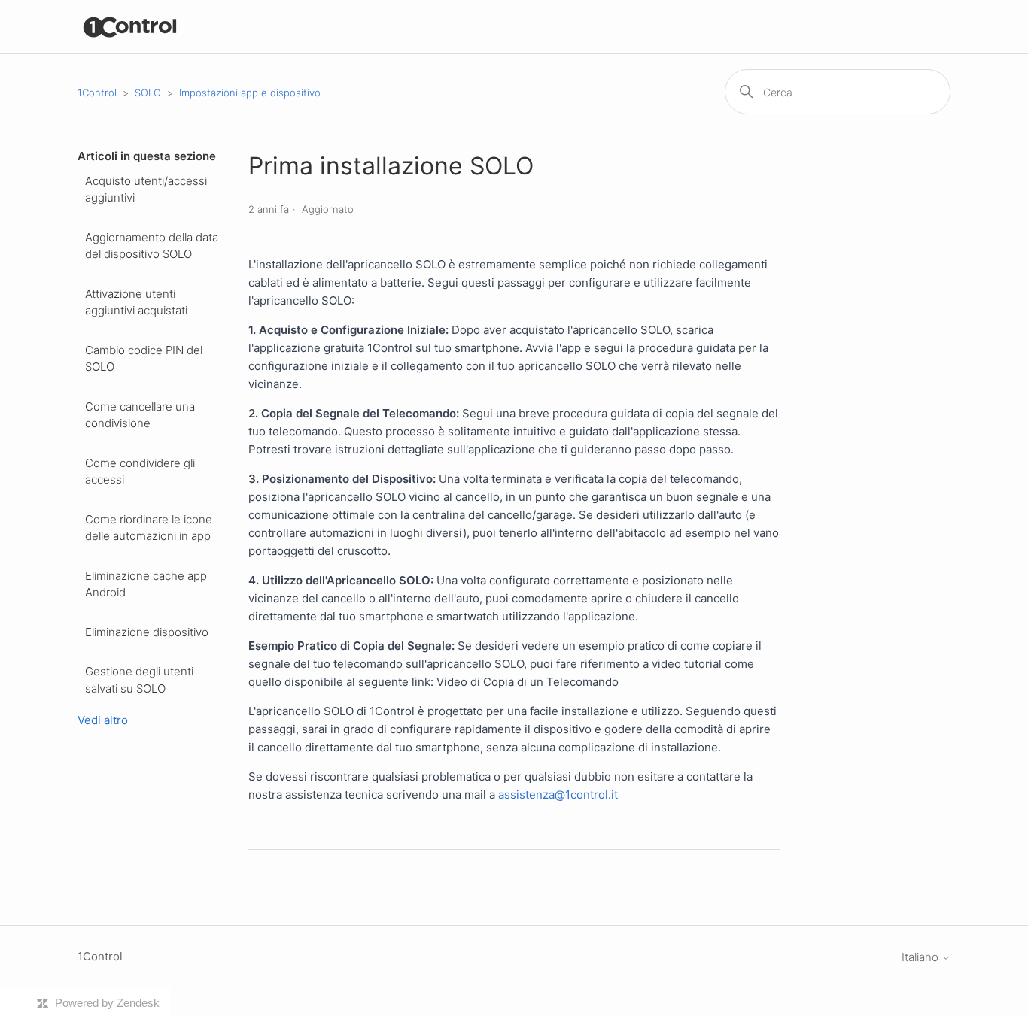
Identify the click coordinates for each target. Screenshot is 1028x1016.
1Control (97, 92)
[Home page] (131, 27)
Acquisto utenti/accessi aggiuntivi (146, 189)
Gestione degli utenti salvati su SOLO (139, 680)
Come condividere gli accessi (140, 471)
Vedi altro (103, 720)
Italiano (921, 957)
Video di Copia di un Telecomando (527, 682)
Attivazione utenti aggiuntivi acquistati (136, 302)
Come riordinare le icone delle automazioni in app (148, 528)
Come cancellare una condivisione (140, 415)
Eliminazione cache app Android (146, 584)
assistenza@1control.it (558, 794)
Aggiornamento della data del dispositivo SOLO (151, 246)
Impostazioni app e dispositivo (250, 92)
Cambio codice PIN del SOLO (143, 359)
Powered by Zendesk (107, 1002)
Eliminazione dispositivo (146, 632)
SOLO (148, 92)
